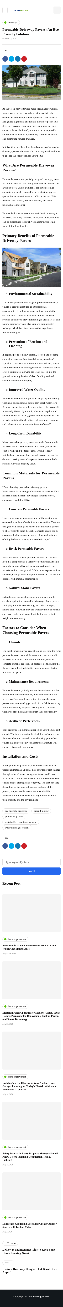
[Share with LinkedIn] (18, 59)
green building (41, 811)
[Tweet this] (11, 59)
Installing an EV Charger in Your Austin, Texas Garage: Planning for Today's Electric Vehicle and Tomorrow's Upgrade (29, 1086)
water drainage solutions (17, 827)
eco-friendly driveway (16, 811)
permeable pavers (14, 816)
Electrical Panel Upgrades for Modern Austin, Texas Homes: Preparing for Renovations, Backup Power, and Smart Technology (31, 1016)
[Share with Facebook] (5, 59)
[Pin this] (24, 59)
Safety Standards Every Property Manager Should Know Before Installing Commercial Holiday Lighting (30, 1156)
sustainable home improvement (21, 822)
